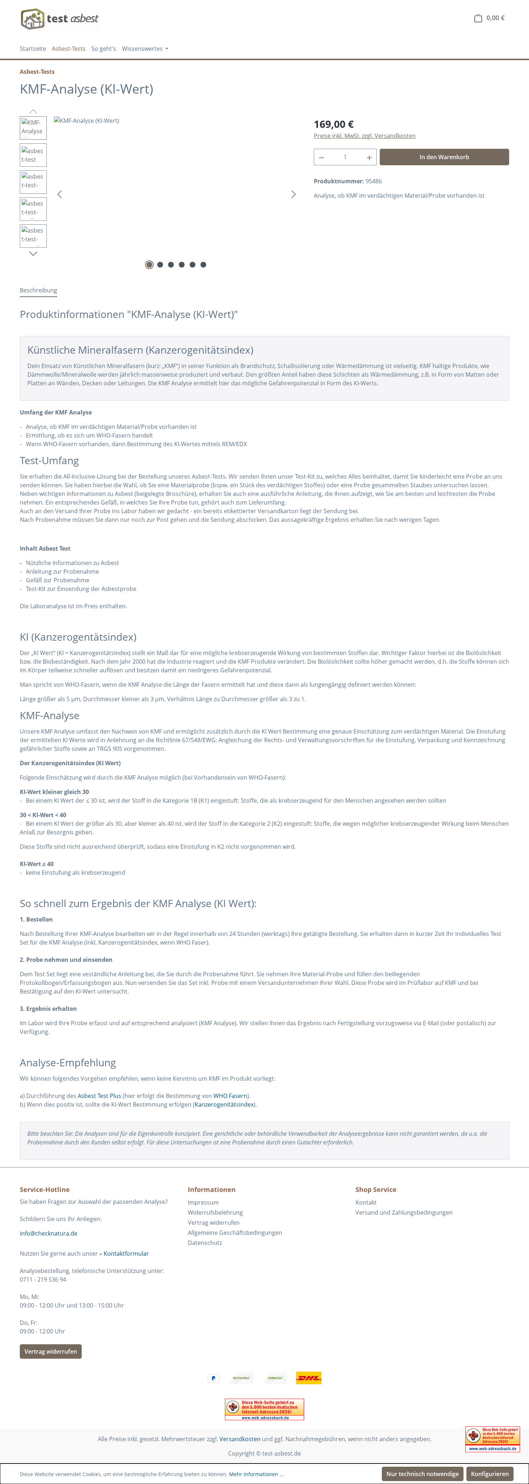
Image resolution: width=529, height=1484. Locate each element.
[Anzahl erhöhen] (369, 157)
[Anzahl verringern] (321, 157)
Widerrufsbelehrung (215, 1212)
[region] (160, 193)
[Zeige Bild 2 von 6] (160, 265)
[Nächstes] (293, 194)
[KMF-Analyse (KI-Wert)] (176, 193)
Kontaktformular (126, 1253)
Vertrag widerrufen (50, 1351)
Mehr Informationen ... (256, 1474)
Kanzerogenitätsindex (224, 1104)
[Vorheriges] (59, 194)
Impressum (203, 1202)
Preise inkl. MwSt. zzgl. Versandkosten (365, 136)
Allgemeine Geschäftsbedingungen (235, 1233)
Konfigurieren (490, 1474)
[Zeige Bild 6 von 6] (203, 265)
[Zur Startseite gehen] (59, 19)
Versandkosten (240, 1439)
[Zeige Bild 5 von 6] (192, 265)
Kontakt (366, 1202)
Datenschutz (205, 1243)
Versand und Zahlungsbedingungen (404, 1212)
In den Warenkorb (444, 157)
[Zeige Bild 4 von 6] (182, 265)
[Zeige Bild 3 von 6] (171, 265)
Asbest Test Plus (99, 1096)
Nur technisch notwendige (422, 1474)
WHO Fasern (230, 1096)
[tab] (38, 290)
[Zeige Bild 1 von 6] (149, 265)
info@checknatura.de (48, 1233)
